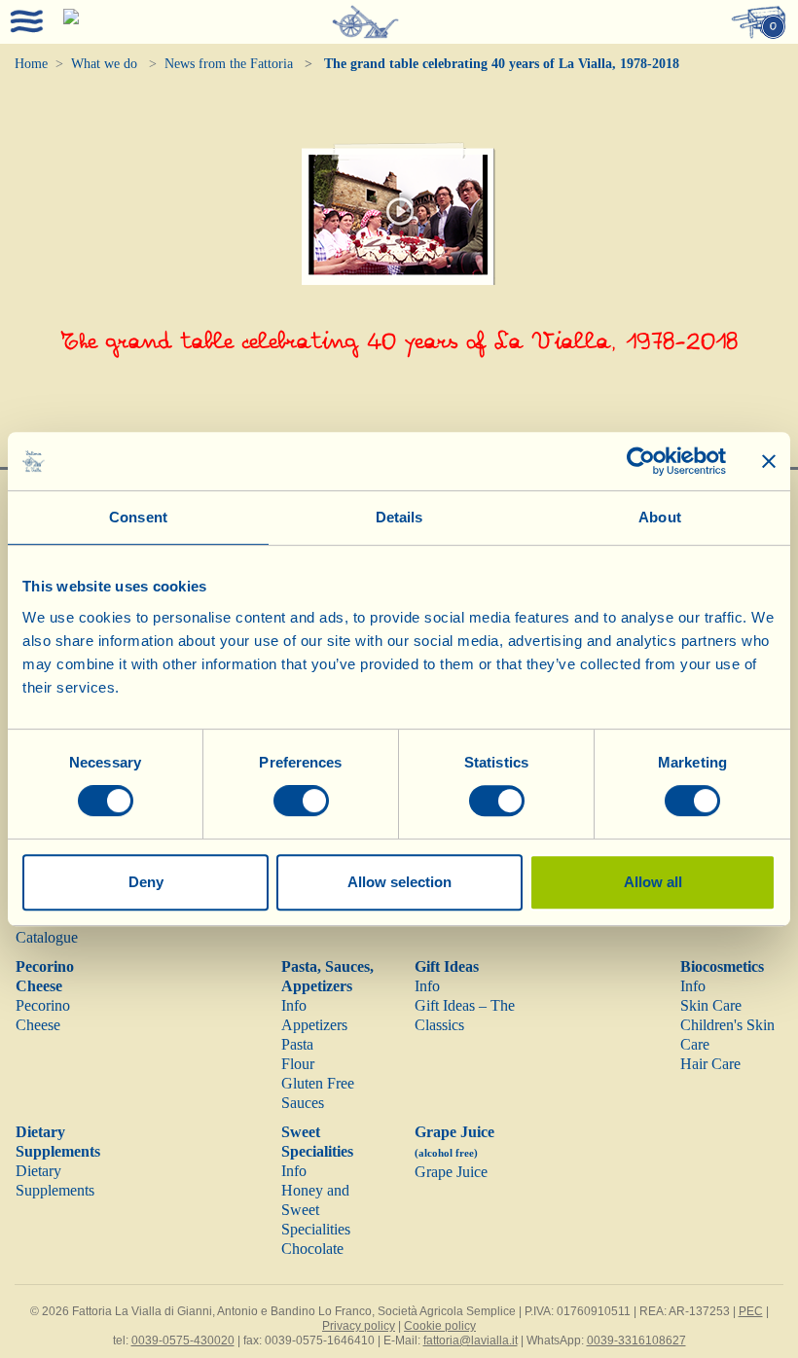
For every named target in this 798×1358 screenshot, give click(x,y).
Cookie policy (440, 1326)
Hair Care (710, 1063)
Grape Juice (451, 1171)
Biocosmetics (722, 966)
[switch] (301, 800)
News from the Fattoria (228, 63)
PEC (751, 1311)
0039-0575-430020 (183, 1340)
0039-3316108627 (636, 1340)
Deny (145, 882)
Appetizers (314, 1025)
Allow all (653, 882)
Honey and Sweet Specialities (315, 1209)
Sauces (302, 1102)
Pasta (297, 1044)
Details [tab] (399, 517)
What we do (104, 63)
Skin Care (711, 1005)
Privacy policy (358, 1326)
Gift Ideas (447, 966)
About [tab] (659, 517)
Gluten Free (317, 1083)
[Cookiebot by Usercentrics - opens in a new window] (641, 461)
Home (31, 63)
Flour (297, 1063)
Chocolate (312, 1248)
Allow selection (399, 882)
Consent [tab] (138, 517)
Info (294, 1005)
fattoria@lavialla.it (470, 1340)
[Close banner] (769, 461)
